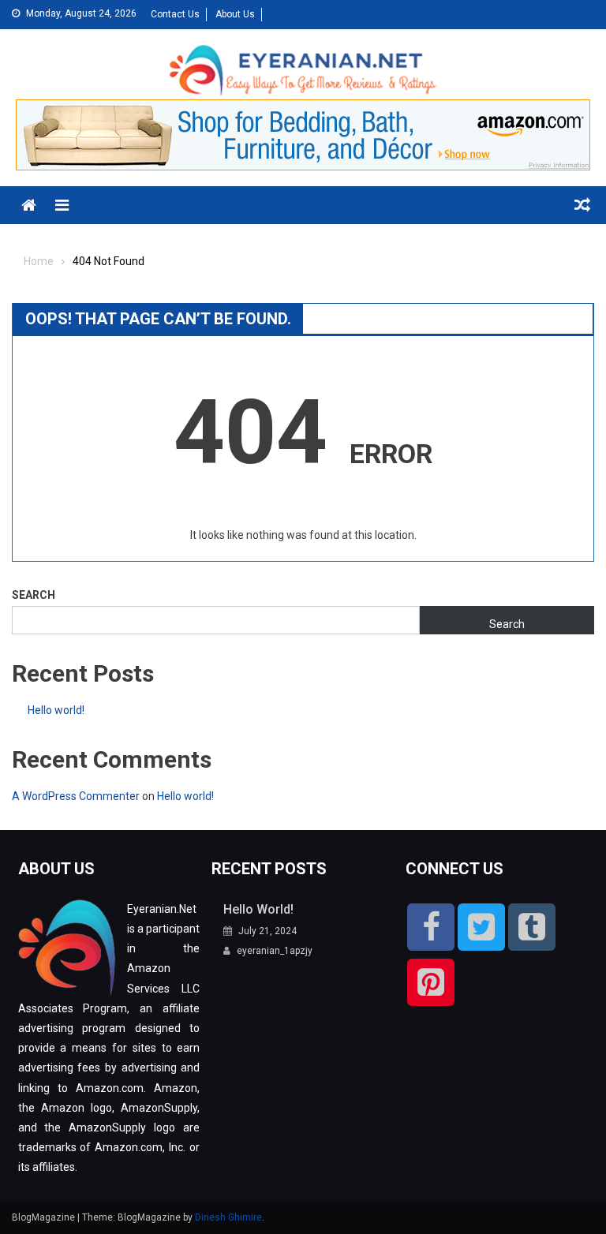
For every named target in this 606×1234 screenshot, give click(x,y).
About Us (235, 14)
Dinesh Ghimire (228, 1217)
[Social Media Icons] (430, 927)
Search (33, 595)
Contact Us (175, 14)
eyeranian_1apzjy (274, 950)
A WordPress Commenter (76, 796)
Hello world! (56, 710)
